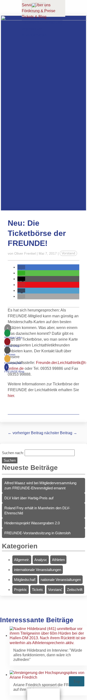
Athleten (58, 560)
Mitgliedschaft (25, 580)
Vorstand (68, 253)
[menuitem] (14, 335)
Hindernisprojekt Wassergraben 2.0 (32, 523)
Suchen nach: (13, 453)
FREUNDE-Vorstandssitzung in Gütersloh (37, 533)
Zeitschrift (74, 590)
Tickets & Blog (34, 17)
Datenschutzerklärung (42, 22)
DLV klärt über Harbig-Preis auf (28, 498)
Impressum (32, 29)
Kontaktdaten (34, 35)
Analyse (40, 560)
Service (28, 5)
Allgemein (21, 560)
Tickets (37, 590)
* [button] (7, 328)
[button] (21, 267)
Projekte (20, 590)
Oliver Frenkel (25, 253)
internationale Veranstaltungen (37, 570)
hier (11, 396)
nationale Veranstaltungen (61, 580)
